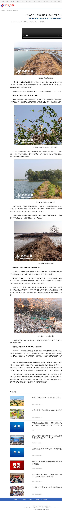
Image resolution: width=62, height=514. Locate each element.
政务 (14, 1)
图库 (59, 1)
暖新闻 (38, 1)
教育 (55, 1)
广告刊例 (23, 499)
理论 (22, 1)
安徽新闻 (3, 10)
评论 (26, 1)
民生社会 (9, 10)
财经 (47, 1)
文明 (30, 1)
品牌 (34, 1)
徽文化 (43, 1)
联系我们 (30, 499)
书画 (51, 1)
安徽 (7, 1)
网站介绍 (16, 499)
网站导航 (44, 499)
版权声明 (38, 499)
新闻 (11, 1)
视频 (18, 1)
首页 (3, 1)
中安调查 (15, 10)
